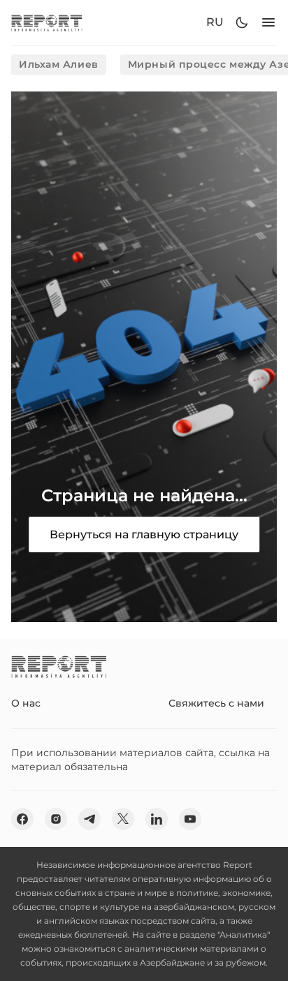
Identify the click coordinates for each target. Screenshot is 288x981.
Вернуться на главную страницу (144, 534)
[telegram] (89, 819)
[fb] (22, 819)
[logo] (46, 22)
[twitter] (123, 819)
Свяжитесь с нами (216, 703)
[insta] (56, 819)
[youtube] (190, 819)
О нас (26, 703)
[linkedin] (156, 819)
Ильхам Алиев (59, 64)
